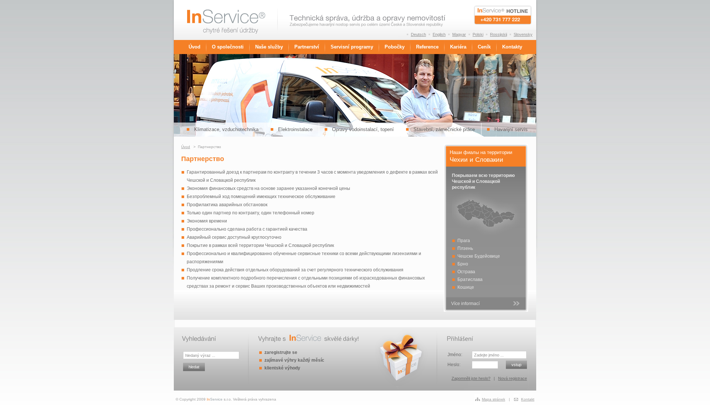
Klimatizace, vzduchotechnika (226, 129)
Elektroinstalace (295, 129)
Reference (427, 47)
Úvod (194, 47)
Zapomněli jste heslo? (471, 378)
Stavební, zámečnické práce (444, 129)
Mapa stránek (493, 399)
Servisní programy (352, 47)
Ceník (484, 47)
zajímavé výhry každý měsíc (294, 360)
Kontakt (527, 399)
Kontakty (512, 47)
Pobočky (395, 47)
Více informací (465, 303)
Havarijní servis (511, 129)
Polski (478, 34)
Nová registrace (512, 378)
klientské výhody (282, 368)
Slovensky (523, 34)
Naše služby (269, 47)
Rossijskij (498, 34)
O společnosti (228, 47)
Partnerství (306, 47)
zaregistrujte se (280, 352)
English (439, 34)
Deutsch (418, 34)
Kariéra (458, 47)
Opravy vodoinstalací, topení (363, 129)
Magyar (459, 34)
